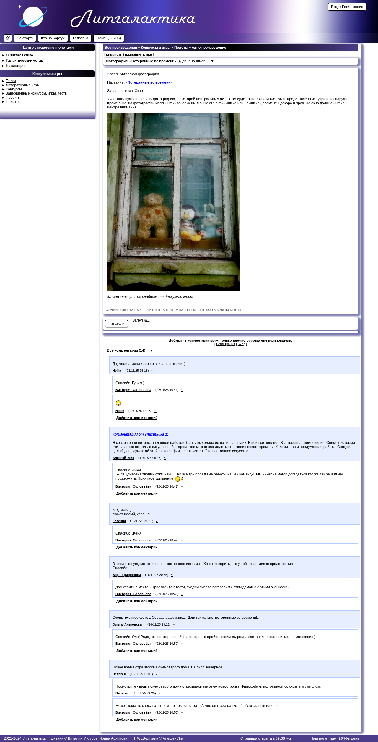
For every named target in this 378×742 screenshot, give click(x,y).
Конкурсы (14, 89)
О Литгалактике (19, 55)
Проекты (13, 97)
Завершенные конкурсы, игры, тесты (37, 93)
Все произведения (121, 48)
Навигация (15, 66)
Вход (241, 344)
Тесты (11, 81)
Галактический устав (24, 61)
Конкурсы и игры (155, 48)
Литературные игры (23, 85)
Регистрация (225, 344)
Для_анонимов (192, 61)
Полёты (12, 102)
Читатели (116, 324)
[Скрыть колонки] (8, 38)
